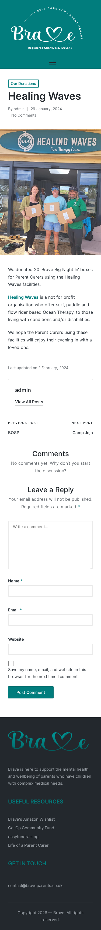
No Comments (23, 115)
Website (16, 639)
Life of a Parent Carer (28, 845)
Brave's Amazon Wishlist (31, 819)
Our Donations (23, 83)
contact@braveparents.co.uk (35, 885)
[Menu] (52, 62)
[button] (29, 401)
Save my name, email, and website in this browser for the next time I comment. (47, 673)
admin (23, 390)
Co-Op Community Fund (31, 827)
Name (15, 580)
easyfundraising (23, 836)
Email (15, 609)
